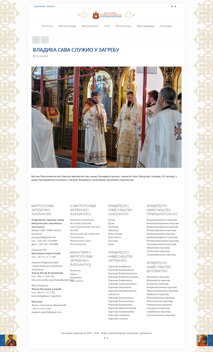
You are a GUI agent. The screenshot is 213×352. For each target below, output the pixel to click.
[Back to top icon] (199, 346)
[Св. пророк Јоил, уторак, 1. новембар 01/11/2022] (204, 340)
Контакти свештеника (82, 219)
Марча (73, 273)
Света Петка (76, 280)
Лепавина (75, 270)
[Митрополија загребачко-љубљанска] (106, 14)
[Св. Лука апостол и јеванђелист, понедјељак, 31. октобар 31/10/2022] (8, 340)
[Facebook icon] (172, 6)
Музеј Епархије (78, 244)
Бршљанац (76, 277)
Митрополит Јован (80, 240)
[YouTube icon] (175, 6)
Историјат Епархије (80, 223)
